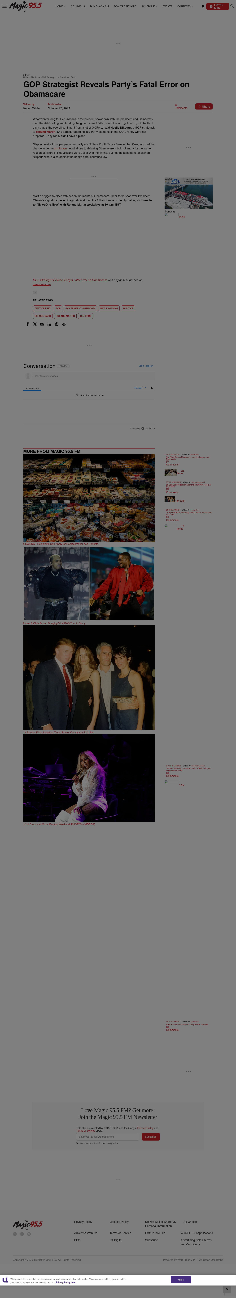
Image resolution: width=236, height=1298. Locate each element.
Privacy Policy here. (66, 1282)
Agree (181, 1279)
